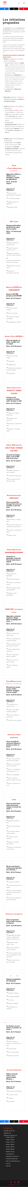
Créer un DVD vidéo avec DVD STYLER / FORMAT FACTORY (14, 448)
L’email (14, 799)
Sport (7, 1166)
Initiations (6, 1133)
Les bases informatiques (14, 1070)
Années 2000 (9, 1149)
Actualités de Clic (8, 1130)
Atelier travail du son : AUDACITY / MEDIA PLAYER (14, 390)
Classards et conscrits (11, 1156)
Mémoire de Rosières (9, 1135)
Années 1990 (9, 1147)
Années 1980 (9, 1144)
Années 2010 (9, 1151)
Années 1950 (9, 1137)
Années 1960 (9, 1139)
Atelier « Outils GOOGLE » (14, 336)
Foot (7, 1163)
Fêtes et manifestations (12, 1161)
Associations (9, 1154)
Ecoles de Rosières (11, 1158)
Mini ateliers (14, 221)
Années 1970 (9, 1142)
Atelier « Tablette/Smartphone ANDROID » (14, 168)
